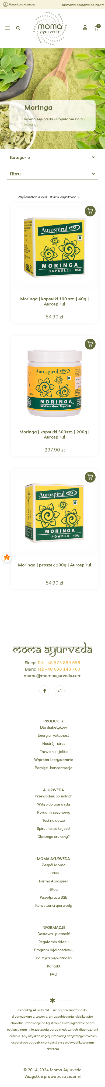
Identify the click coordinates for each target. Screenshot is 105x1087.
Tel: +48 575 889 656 (58, 662)
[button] (7, 28)
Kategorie (20, 157)
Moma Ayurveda (38, 119)
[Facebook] (44, 690)
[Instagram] (59, 690)
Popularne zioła (69, 119)
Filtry (15, 173)
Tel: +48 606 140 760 (58, 669)
